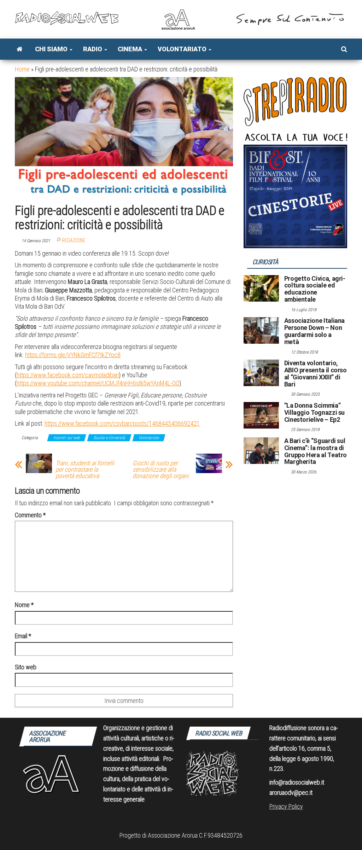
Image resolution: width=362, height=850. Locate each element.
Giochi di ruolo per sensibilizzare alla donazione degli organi (161, 469)
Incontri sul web (66, 437)
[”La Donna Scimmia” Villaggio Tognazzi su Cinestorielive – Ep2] (261, 415)
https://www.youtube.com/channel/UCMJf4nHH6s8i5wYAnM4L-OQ (98, 383)
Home (22, 69)
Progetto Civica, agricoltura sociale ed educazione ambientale (314, 289)
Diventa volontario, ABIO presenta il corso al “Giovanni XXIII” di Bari (315, 373)
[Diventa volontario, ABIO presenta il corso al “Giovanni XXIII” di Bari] (261, 372)
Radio (93, 49)
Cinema (131, 49)
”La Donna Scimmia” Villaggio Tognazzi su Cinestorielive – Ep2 (314, 412)
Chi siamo (52, 49)
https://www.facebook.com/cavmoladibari (68, 375)
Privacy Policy (286, 806)
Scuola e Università (109, 437)
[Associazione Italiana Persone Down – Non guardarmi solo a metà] (261, 330)
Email (23, 636)
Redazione (73, 240)
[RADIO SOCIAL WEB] (20, 49)
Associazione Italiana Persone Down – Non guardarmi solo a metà (314, 331)
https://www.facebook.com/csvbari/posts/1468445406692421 (122, 423)
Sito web (25, 667)
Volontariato (183, 49)
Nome (24, 605)
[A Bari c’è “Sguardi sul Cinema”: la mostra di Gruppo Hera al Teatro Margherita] (261, 450)
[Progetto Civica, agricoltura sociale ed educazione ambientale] (261, 287)
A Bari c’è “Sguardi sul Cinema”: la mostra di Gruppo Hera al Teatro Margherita (315, 451)
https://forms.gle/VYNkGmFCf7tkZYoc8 (73, 355)
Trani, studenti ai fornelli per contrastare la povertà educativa (85, 469)
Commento (30, 515)
